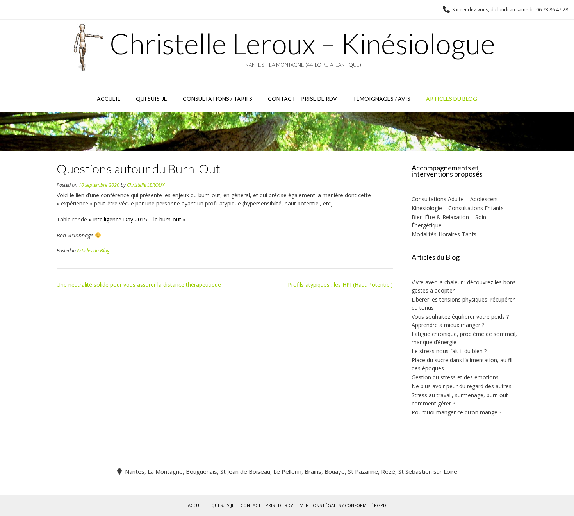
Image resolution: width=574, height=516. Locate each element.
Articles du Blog (451, 98)
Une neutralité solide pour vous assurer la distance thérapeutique (139, 284)
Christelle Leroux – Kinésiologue (302, 43)
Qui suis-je (151, 98)
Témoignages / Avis (381, 98)
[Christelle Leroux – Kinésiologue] (88, 47)
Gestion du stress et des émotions (455, 377)
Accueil (108, 98)
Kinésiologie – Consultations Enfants (458, 208)
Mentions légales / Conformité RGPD (342, 505)
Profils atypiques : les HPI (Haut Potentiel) (340, 284)
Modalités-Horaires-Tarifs (444, 234)
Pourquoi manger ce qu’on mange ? (456, 412)
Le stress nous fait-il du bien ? (449, 351)
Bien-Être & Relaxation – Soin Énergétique (449, 221)
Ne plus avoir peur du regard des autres (462, 386)
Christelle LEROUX (146, 185)
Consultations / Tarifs (217, 98)
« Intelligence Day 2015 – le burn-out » (137, 219)
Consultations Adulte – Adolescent (457, 199)
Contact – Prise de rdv (302, 98)
